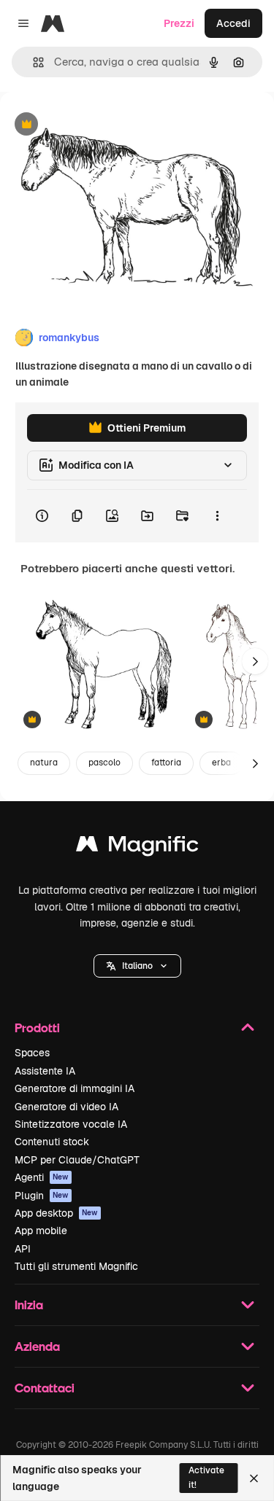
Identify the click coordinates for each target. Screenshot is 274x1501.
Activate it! (206, 1477)
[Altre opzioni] (217, 516)
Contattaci (45, 1387)
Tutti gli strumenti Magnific (76, 1266)
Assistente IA (45, 1070)
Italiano (137, 966)
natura (44, 762)
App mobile (41, 1230)
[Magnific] (137, 847)
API (23, 1248)
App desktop (56, 1213)
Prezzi (179, 23)
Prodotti (37, 1027)
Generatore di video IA (66, 1106)
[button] (137, 966)
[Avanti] (255, 661)
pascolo (104, 762)
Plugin (42, 1195)
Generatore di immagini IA (74, 1088)
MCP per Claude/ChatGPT (77, 1159)
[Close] (254, 1478)
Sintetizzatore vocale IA (71, 1124)
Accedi (233, 23)
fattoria (166, 762)
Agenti (42, 1177)
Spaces (32, 1052)
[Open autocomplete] (32, 62)
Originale (96, 125)
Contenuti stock (52, 1141)
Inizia (29, 1304)
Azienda (37, 1346)
